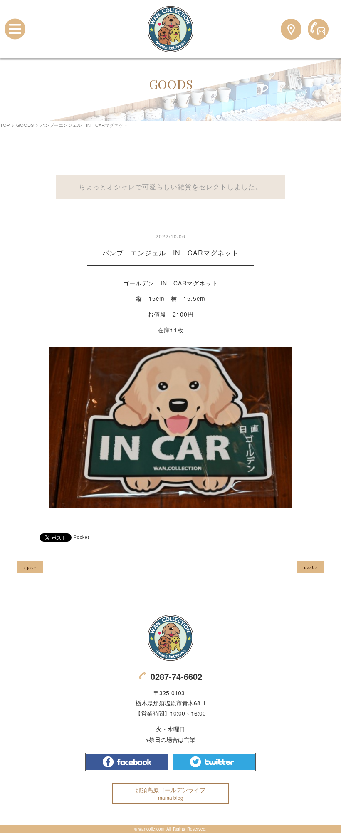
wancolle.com (151, 829)
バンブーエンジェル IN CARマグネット (170, 253)
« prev (30, 567)
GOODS (25, 125)
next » (311, 567)
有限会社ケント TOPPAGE (170, 638)
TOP (5, 125)
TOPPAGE (170, 29)
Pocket (81, 537)
